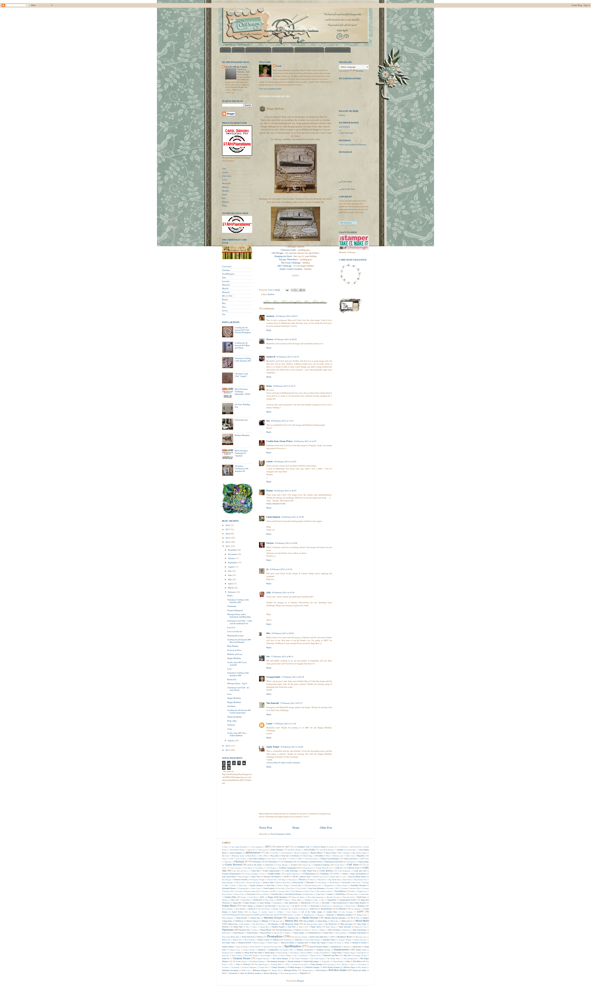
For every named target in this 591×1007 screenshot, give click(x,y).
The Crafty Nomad (317, 958)
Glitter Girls (354, 894)
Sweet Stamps (265, 955)
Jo (267, 569)
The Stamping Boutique (276, 961)
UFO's (287, 964)
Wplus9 (303, 973)
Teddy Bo (225, 958)
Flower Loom (239, 894)
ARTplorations (252, 852)
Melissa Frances (252, 921)
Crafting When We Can (324, 868)
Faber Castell (256, 888)
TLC (231, 964)
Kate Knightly (240, 909)
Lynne (224, 179)
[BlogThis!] (295, 290)
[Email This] (292, 290)
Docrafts (310, 882)
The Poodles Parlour (240, 961)
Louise (269, 723)
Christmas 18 (290, 861)
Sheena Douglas (259, 943)
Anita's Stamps (276, 849)
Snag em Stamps (242, 947)
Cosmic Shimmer (282, 865)
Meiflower (239, 921)
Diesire (312, 880)
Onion (255, 927)
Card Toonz (272, 859)
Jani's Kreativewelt (339, 902)
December (232, 549)
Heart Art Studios (298, 897)
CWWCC (336, 874)
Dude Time (243, 885)
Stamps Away (361, 949)
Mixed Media (362, 920)
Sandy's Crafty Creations (290, 268)
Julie (268, 592)
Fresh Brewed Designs (293, 894)
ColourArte (269, 864)
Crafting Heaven (307, 868)
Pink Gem (346, 930)
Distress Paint (268, 882)
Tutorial (246, 964)
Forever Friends (263, 894)
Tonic (238, 964)
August (231, 566)
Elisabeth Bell (296, 885)
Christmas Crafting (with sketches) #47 (243, 359)
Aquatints (340, 849)
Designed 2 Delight (258, 880)
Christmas (228, 862)
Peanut (269, 490)
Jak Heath (325, 902)
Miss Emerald (272, 703)
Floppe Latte (362, 891)
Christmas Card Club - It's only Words (238, 688)
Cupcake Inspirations (292, 874)
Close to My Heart (254, 864)
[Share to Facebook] (301, 290)
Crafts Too (339, 868)
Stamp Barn (357, 946)
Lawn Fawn (237, 911)
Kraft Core (314, 908)
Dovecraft (346, 882)
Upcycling (330, 964)
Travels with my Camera (236, 66)
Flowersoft (251, 894)
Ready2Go (231, 679)
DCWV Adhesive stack (301, 876)
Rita (268, 633)
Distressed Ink (298, 882)
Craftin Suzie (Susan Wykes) (279, 441)
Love (229, 668)
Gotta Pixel (253, 897)
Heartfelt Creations (333, 897)
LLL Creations (347, 912)
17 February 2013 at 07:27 (291, 703)
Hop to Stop (269, 900)
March (231, 587)
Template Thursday (262, 958)
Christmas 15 (240, 861)
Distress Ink (240, 882)
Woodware (233, 973)
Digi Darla (321, 880)
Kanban (271, 294)
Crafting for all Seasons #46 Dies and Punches (239, 640)
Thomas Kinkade (294, 961)
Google (243, 897)
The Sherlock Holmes (257, 961)
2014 (227, 542)
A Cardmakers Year (302, 846)
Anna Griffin (309, 849)
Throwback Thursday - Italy (243, 70)
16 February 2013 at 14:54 (285, 461)
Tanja (224, 205)
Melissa (225, 187)
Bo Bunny (295, 855)
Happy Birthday (234, 658)
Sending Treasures (360, 940)
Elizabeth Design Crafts (313, 885)
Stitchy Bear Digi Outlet (253, 952)
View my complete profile (270, 88)
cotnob (269, 461)
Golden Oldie (230, 897)
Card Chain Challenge (257, 858)
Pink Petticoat (238, 932)
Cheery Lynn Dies (350, 858)
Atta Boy (275, 853)
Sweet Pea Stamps (251, 955)
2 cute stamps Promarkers (238, 847)
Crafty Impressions (271, 870)
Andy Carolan (262, 850)
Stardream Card (227, 953)
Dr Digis (366, 882)
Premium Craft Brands (358, 932)
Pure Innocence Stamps (299, 937)
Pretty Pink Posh (248, 936)
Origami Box (264, 927)
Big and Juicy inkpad (359, 853)
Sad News (231, 706)
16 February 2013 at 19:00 (286, 543)
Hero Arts (235, 900)
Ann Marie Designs (294, 850)
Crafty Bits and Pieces (240, 871)
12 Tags (224, 847)
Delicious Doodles (241, 879)
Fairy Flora (290, 888)
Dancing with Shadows (272, 876)
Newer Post (265, 827)
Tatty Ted (347, 955)
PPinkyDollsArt (314, 932)
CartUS (292, 859)
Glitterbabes (365, 894)
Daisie (345, 873)
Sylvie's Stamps (286, 955)
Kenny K (252, 908)
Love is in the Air (234, 631)
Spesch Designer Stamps (319, 946)
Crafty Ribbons (326, 870)
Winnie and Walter (359, 970)
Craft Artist (353, 864)
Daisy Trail (255, 876)
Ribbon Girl (226, 940)
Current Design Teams (258, 49)
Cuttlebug (324, 873)
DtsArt (233, 885)
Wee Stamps (362, 967)
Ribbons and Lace (234, 654)
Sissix (347, 942)
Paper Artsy (316, 926)
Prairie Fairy (328, 932)
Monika (225, 190)
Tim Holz (357, 961)
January (231, 740)
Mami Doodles (241, 918)
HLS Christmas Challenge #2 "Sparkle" (241, 453)
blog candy (274, 855)
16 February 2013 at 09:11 (286, 316)
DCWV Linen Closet (321, 877)
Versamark (235, 967)
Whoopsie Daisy (307, 970)
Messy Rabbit (309, 921)
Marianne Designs (273, 917)
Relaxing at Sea (361, 937)
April (230, 583)
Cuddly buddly (274, 873)
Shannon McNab (244, 942)
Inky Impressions (291, 902)
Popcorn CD (278, 933)
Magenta (320, 915)
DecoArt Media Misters (357, 876)
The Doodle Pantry (333, 958)
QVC (333, 936)
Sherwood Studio (287, 942)
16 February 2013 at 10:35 (284, 386)
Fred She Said (276, 894)
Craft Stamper (271, 868)
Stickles (238, 952)
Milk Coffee (334, 921)
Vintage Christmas (278, 967)
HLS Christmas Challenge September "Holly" (243, 391)
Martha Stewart (310, 917)
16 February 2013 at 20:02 (282, 633)
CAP (231, 859)
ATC (267, 852)
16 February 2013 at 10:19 (287, 356)
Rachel (225, 299)
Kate (224, 277)
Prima (260, 936)
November (232, 554)
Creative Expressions (231, 873)
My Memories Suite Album (313, 924)
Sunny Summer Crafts (275, 503)
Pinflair (322, 930)
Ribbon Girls (237, 940)
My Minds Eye (331, 924)
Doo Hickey (323, 882)
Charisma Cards (288, 249)
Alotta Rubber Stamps (237, 850)
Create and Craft (360, 870)
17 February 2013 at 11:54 (284, 723)
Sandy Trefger (272, 746)
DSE (226, 885)
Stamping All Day (323, 949)
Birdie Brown (252, 856)
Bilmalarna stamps (238, 856)
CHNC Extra (364, 859)
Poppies (287, 933)
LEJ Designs (277, 252)
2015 (227, 537)
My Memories (273, 924)
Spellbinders (292, 946)
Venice (353, 964)
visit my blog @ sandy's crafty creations (283, 762)
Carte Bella (282, 859)
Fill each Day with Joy (324, 891)
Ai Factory (343, 847)
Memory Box (291, 920)
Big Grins (225, 856)
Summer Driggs (349, 953)
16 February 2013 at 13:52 (282, 420)
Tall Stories (304, 955)
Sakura (276, 939)
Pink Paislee (226, 933)
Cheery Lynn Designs (330, 858)
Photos (307, 930)
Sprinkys (347, 947)
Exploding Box (244, 888)
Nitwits (225, 926)
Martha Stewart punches (335, 917)
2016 (227, 533)
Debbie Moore (335, 877)
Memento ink (277, 921)
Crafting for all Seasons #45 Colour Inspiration (239, 711)
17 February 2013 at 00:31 (282, 656)
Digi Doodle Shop (334, 880)
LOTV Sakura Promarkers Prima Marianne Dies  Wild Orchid (257, 915)
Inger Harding (265, 902)
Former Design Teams (337, 49)
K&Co (305, 906)
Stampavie (261, 949)
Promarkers (275, 936)
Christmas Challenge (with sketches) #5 (241, 468)
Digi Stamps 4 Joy (360, 880)
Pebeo (255, 930)
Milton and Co (347, 921)
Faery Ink (280, 888)
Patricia (270, 543)
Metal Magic (322, 921)
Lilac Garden (292, 912)
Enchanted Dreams (229, 888)
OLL (247, 927)
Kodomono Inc (286, 909)
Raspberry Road (344, 936)
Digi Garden (347, 880)
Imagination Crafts (348, 899)
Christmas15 (351, 862)
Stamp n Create (234, 950)
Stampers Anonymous (305, 949)
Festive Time (309, 891)
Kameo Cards (350, 906)
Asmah (225, 172)
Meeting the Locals (235, 635)
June (230, 575)
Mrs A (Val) (227, 295)
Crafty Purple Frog (309, 870)
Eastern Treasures (256, 885)
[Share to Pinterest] (304, 290)
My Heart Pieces (259, 924)
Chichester (231, 606)
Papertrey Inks (244, 930)
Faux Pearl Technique (316, 888)
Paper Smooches (345, 926)
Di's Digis (282, 880)
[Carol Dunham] (340, 129)
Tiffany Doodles (337, 961)
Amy (224, 168)
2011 (227, 750)
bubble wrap (350, 856)
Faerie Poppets (268, 888)
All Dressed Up (355, 847)
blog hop (285, 855)
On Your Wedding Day (242, 405)
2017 (227, 529)
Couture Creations (322, 864)
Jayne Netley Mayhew (358, 902)
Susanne (225, 201)
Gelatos (330, 894)
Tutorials (238, 49)
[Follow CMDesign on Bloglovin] (348, 224)
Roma (269, 385)
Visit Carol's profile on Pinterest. (353, 144)
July (230, 571)
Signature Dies (302, 942)
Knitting (275, 909)
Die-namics (292, 880)
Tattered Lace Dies (331, 955)
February (232, 592)
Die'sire (302, 879)
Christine (226, 270)
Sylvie (225, 310)
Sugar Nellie (336, 952)
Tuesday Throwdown (288, 259)
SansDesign (288, 940)
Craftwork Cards (353, 868)
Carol (278, 66)
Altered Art (251, 850)
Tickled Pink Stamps (311, 961)
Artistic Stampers (235, 852)
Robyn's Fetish (263, 939)
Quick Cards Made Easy (319, 936)
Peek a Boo (232, 720)
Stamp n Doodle (249, 950)
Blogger (300, 980)
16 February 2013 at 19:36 (283, 592)
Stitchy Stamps (283, 953)
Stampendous (274, 949)
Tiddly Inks (325, 961)
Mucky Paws (233, 924)
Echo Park (270, 885)
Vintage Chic (263, 967)
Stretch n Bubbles (307, 953)
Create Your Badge (346, 133)
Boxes (328, 856)
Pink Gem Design (359, 930)
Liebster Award (267, 912)
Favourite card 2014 (268, 891)
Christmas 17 (274, 861)
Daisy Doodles (243, 877)
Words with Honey (271, 973)
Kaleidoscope (338, 906)
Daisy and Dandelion (358, 873)
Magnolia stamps (344, 914)
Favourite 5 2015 (332, 888)
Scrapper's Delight (345, 940)
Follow (342, 115)
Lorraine (225, 281)
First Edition (340, 891)
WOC (224, 973)
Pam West (292, 926)
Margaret (226, 284)
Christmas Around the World (310, 861)
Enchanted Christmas (358, 885)
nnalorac (270, 316)
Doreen (269, 339)
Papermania (228, 929)
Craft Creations (235, 868)
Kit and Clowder (264, 909)
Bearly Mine (316, 852)
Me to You (355, 918)
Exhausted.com (241, 419)
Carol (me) (226, 176)
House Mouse (297, 900)
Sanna (224, 194)
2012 (227, 745)
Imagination (332, 900)
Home (226, 49)
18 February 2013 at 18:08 (291, 746)
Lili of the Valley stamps (312, 912)
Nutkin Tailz (237, 926)
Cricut (262, 874)
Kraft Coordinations (300, 909)
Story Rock (294, 953)
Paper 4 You (303, 927)
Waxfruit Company (313, 967)
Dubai (230, 595)
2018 (227, 525)
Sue (268, 420)
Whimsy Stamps (260, 970)
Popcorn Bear (265, 932)
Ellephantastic (329, 885)
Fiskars (352, 891)
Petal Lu (298, 930)
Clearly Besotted (233, 864)
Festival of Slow (234, 650)
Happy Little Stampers (277, 897)
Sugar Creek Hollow (322, 953)
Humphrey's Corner (311, 900)
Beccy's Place (331, 852)
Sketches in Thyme (359, 942)
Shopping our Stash (283, 256)
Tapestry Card (315, 955)
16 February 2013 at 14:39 (305, 441)
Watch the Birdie (234, 716)
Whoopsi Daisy (290, 970)
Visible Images (294, 967)
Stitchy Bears (270, 952)
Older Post (326, 827)
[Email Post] (287, 289)
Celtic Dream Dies (311, 859)
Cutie (229, 729)
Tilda (348, 961)
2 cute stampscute (256, 847)
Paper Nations (331, 927)
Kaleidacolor (326, 906)
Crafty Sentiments (344, 871)
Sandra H (270, 356)
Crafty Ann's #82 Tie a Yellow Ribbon (236, 734)
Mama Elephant (227, 918)
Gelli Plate (340, 894)
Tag (295, 955)
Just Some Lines (284, 906)
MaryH (225, 288)
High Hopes (246, 900)
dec (344, 877)
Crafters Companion (288, 867)
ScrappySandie (273, 676)
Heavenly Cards (348, 897)
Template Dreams (242, 958)
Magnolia (330, 914)
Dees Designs (226, 880)
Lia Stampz (253, 912)
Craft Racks (248, 868)
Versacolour (362, 964)
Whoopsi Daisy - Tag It (237, 683)
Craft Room (259, 868)
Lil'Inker (280, 912)
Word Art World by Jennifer (250, 973)
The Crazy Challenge (291, 262)
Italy (317, 903)
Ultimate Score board (300, 964)
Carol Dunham (344, 127)
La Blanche (341, 908)
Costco (294, 864)
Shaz (224, 306)
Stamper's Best (288, 950)
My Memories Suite (290, 924)
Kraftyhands (326, 908)
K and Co (296, 906)
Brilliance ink (338, 856)
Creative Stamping (251, 874)
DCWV (287, 876)
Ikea (322, 900)
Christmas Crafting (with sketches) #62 (238, 601)
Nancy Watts (361, 924)
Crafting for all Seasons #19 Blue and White (242, 345)
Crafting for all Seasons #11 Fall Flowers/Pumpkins (243, 330)
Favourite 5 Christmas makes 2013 (247, 891)
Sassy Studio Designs (313, 940)
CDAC (300, 859)
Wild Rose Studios (337, 970)
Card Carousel (241, 859)
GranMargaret (228, 273)
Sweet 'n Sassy (237, 955)
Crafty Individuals (291, 870)
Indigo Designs (250, 902)
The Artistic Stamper (280, 958)
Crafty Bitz (255, 870)
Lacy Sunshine (355, 909)
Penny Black (265, 929)
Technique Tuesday (360, 955)
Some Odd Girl (256, 947)
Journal (258, 906)
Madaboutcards (309, 915)
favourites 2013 (284, 891)
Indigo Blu (237, 902)
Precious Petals (341, 933)
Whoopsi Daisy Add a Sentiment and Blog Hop (239, 615)
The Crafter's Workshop (299, 958)
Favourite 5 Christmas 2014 (351, 888)
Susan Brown (362, 953)
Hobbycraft (257, 900)
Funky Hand (320, 894)
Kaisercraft (315, 906)
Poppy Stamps (298, 932)
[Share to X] (298, 290)
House (287, 900)
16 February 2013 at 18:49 (292, 517)
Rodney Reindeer (242, 435)
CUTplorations (309, 873)
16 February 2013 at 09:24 (285, 339)
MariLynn (226, 183)
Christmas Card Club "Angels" (241, 374)
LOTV (360, 911)
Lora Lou (231, 627)
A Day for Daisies (319, 846)
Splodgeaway (336, 946)
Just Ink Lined (270, 906)
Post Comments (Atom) (281, 833)
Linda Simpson (273, 516)
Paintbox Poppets (278, 926)
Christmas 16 (258, 861)
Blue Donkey (233, 646)
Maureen (226, 292)
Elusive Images (342, 885)
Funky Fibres (309, 894)
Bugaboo (361, 855)
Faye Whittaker (297, 891)
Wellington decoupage (230, 970)
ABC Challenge (284, 265)
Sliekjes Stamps (228, 946)
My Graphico (245, 924)
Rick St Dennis (250, 940)
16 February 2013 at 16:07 (285, 490)
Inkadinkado (278, 903)
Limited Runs (332, 912)
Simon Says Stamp (318, 942)
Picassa (314, 930)
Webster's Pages (349, 967)
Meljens (265, 920)
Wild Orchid (320, 970)
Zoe (223, 314)
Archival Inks (351, 850)
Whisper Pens (276, 970)
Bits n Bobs (263, 856)
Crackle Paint (339, 865)
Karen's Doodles (227, 909)
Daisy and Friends (229, 876)
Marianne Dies (293, 918)
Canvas (224, 859)
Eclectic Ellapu (283, 885)
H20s (262, 897)
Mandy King (255, 918)
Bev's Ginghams (344, 853)
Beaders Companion (301, 853)
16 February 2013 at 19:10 (280, 569)
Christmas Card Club (333, 861)
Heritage (225, 900)
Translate (359, 70)
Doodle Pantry (334, 882)
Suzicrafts (225, 955)
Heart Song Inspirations (316, 897)
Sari (224, 198)
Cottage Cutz (306, 865)
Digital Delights (227, 882)
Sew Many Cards (228, 942)
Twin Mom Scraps (261, 964)
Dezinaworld (271, 880)
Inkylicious (306, 902)
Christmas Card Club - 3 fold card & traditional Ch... (239, 622)
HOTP (279, 900)
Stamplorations (341, 949)
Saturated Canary (329, 939)
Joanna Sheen (229, 905)
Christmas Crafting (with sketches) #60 (238, 674)
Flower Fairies (227, 894)
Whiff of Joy (245, 970)
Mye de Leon (346, 924)
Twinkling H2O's (276, 964)
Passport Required (235, 610)
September (233, 562)
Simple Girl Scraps (335, 943)
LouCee (298, 915)
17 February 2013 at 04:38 (292, 677)
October (231, 558)
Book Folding (308, 856)
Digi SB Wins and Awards (309, 49)
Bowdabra (319, 855)
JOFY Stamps (247, 906)
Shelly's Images (273, 943)
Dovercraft (356, 882)
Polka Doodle (252, 932)
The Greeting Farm (350, 958)
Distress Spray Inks (282, 882)
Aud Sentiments (286, 853)
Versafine (225, 967)
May (230, 579)
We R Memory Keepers (331, 967)
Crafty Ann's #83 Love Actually (237, 663)
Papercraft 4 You (360, 927)
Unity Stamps (316, 964)
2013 (227, 546)
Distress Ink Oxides (253, 882)
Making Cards (361, 915)
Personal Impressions (284, 930)
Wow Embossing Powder (289, 973)
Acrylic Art (333, 847)
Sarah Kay (299, 939)
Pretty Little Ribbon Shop (230, 937)
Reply (268, 330)
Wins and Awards (282, 49)
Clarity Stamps (363, 861)
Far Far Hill (301, 888)
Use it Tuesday (342, 964)
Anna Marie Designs (327, 850)
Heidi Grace (361, 897)
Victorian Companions (249, 967)
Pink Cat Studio (334, 930)
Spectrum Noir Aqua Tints (272, 947)
